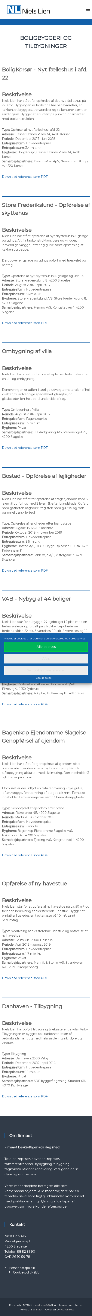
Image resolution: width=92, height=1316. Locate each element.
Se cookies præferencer (46, 670)
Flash (39, 1309)
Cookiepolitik (44, 677)
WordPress (67, 1309)
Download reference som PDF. (25, 177)
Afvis (46, 658)
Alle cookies (46, 647)
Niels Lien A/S (41, 1305)
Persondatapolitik (22, 1268)
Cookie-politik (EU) (26, 1272)
